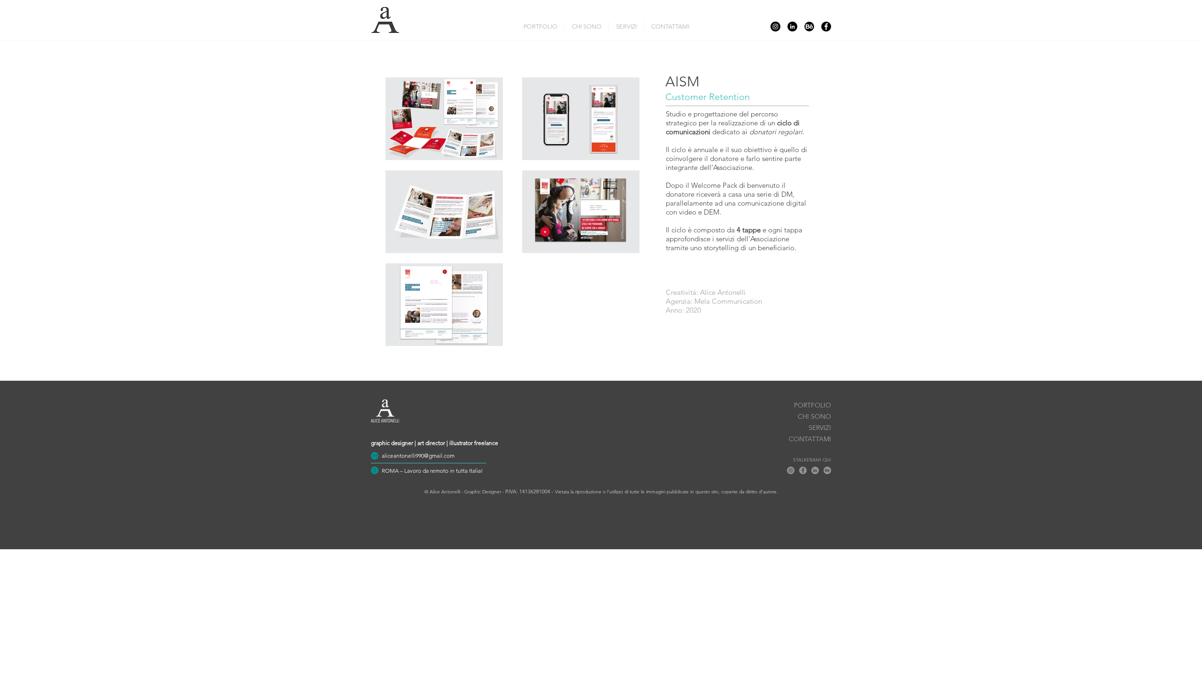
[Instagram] (775, 26)
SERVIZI (820, 427)
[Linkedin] (792, 26)
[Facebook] (826, 26)
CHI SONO (814, 416)
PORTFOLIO (812, 405)
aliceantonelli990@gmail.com (418, 455)
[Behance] (809, 26)
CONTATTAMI (810, 439)
